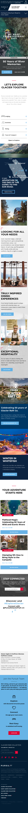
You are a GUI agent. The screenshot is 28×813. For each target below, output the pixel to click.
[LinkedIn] (16, 757)
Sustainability (20, 775)
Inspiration (11, 775)
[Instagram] (9, 757)
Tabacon (3, 797)
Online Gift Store (5, 777)
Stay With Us (6, 256)
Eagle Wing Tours (6, 795)
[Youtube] (12, 757)
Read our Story (19, 72)
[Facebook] (2, 757)
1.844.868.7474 (4, 747)
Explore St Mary (8, 191)
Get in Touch (6, 369)
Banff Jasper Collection (8, 788)
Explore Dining (7, 314)
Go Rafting (7, 72)
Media (7, 779)
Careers (14, 777)
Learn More (14, 733)
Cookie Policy (18, 2)
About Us (3, 775)
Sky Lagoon (4, 793)
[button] (14, 14)
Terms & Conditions (6, 803)
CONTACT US (11, 747)
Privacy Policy (12, 801)
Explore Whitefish (10, 474)
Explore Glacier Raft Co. (9, 423)
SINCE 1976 (14, 57)
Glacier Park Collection (8, 791)
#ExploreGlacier (14, 603)
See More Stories (14, 532)
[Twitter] (5, 757)
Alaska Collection (6, 786)
